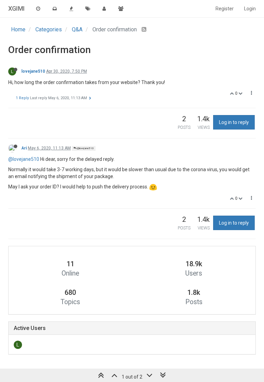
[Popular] (71, 8)
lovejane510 (33, 71)
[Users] (104, 8)
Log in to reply (234, 122)
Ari (24, 148)
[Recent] (38, 8)
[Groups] (120, 8)
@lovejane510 (85, 148)
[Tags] (87, 8)
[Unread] (54, 8)
